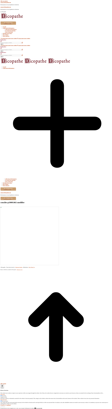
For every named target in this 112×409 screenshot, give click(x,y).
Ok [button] (35, 408)
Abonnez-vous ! (20, 269)
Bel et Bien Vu (32, 267)
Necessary (4, 395)
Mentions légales (18, 267)
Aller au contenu (4, 1)
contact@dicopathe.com (5, 2)
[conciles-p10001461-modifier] (29, 264)
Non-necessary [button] (3, 399)
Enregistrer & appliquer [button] (5, 405)
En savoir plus (39, 408)
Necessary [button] (2, 394)
